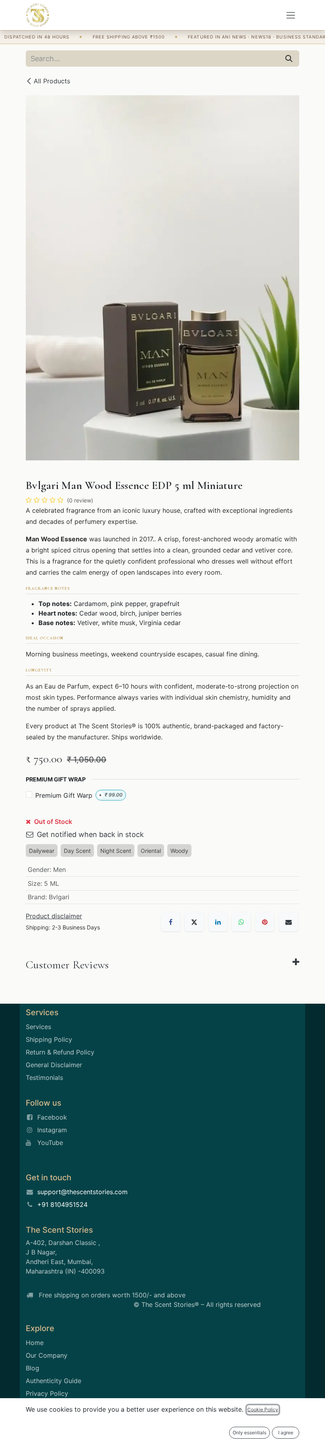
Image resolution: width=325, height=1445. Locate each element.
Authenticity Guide (53, 1381)
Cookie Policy (262, 1409)
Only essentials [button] (249, 1432)
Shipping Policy (49, 1039)
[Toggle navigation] (290, 15)
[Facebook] (170, 921)
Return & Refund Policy (60, 1052)
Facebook (52, 1117)
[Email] (288, 921)
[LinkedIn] (218, 921)
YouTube (50, 1143)
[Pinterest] (264, 921)
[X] (194, 921)
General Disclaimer (54, 1065)
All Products (52, 81)
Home (35, 1343)
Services (38, 1027)
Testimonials (44, 1077)
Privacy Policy (47, 1393)
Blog (32, 1368)
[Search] (289, 58)
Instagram (52, 1130)
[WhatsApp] (241, 921)
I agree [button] (285, 1432)
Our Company (46, 1355)
